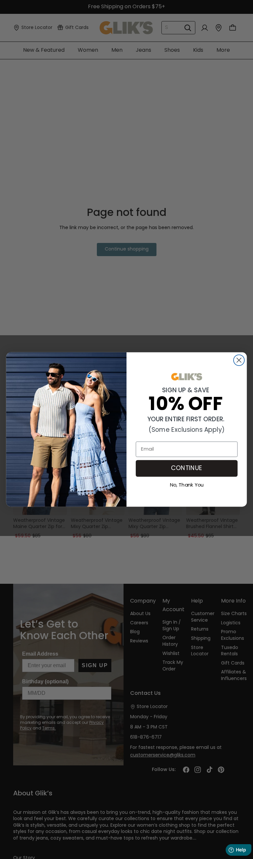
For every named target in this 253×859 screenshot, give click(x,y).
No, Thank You (187, 484)
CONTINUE (187, 468)
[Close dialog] (239, 360)
